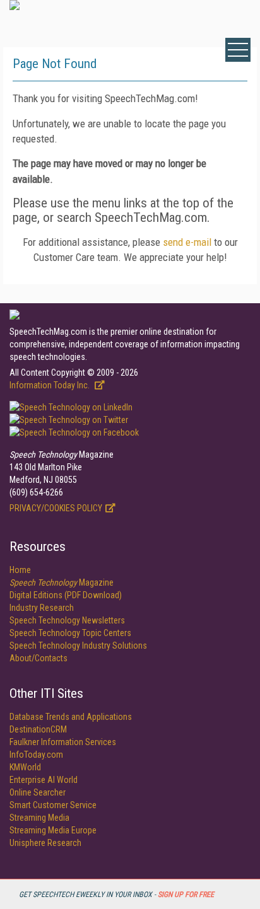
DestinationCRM (38, 729)
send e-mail (187, 242)
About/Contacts (38, 658)
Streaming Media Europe (53, 830)
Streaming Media (39, 818)
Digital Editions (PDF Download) (65, 595)
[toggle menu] (238, 50)
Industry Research (41, 608)
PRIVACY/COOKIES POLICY (55, 508)
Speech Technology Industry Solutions (78, 645)
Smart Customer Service (53, 805)
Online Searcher (37, 792)
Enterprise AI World (43, 780)
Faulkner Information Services (62, 742)
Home (20, 570)
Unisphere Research (45, 843)
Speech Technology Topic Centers (70, 633)
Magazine (61, 582)
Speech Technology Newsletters (67, 620)
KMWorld (25, 767)
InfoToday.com (36, 755)
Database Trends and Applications (70, 717)
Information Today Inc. (50, 385)
